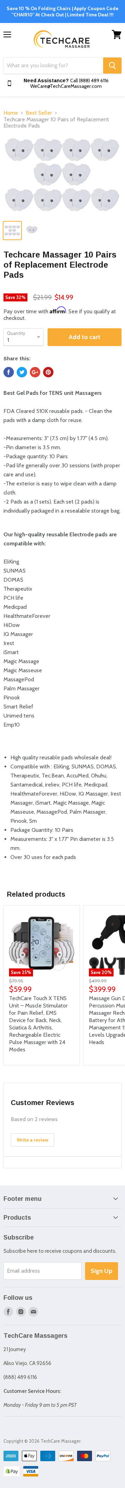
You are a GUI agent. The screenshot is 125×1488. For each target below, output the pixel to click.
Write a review (32, 1140)
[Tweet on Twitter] (22, 372)
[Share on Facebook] (8, 372)
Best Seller (39, 113)
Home (10, 113)
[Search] (112, 65)
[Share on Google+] (35, 372)
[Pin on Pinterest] (48, 372)
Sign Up (101, 1271)
